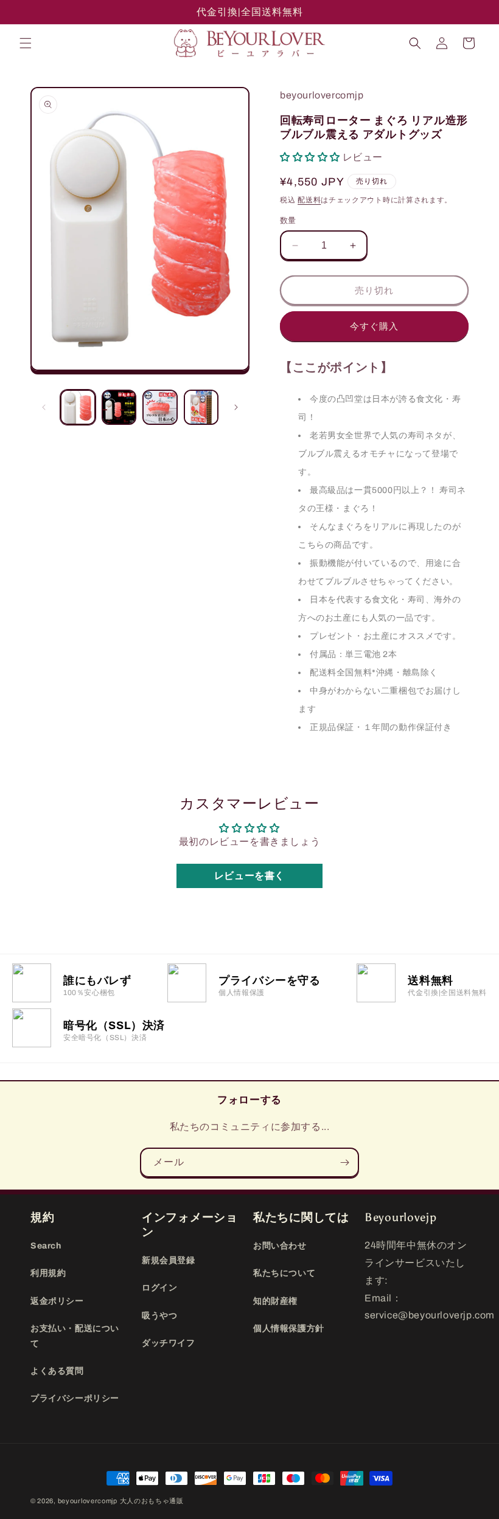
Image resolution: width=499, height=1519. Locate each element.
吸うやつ (159, 1315)
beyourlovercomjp (87, 1500)
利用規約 (48, 1273)
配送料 (309, 200)
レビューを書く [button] (249, 875)
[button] (25, 43)
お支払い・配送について (74, 1336)
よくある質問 (57, 1371)
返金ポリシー (57, 1301)
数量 (288, 220)
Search (45, 1245)
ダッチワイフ (168, 1343)
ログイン (159, 1287)
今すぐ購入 (374, 326)
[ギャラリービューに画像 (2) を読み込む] (119, 407)
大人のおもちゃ (145, 1500)
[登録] (344, 1162)
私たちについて (284, 1273)
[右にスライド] (236, 407)
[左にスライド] (43, 407)
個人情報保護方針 (288, 1328)
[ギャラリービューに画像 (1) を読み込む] (78, 407)
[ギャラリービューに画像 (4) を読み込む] (201, 407)
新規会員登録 (168, 1260)
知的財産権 (275, 1301)
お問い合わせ (280, 1245)
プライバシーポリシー (74, 1398)
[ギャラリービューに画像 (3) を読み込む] (160, 407)
